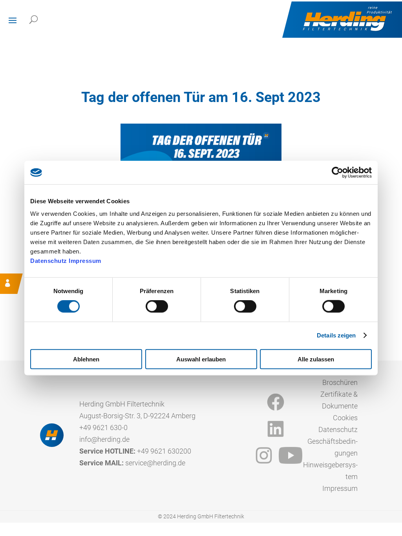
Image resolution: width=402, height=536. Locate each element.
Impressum (85, 260)
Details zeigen (336, 335)
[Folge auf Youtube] (290, 455)
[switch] (157, 306)
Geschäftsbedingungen (332, 447)
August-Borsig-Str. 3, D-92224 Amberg (137, 416)
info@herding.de (104, 439)
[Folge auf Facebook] (275, 402)
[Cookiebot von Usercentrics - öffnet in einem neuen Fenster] (337, 173)
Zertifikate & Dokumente (339, 400)
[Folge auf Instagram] (264, 455)
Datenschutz (48, 260)
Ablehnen (86, 359)
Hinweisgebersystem (330, 471)
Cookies (345, 418)
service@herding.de (155, 463)
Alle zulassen (316, 359)
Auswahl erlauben (201, 359)
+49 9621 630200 (164, 451)
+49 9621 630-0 (103, 427)
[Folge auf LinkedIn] (275, 429)
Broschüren (340, 382)
